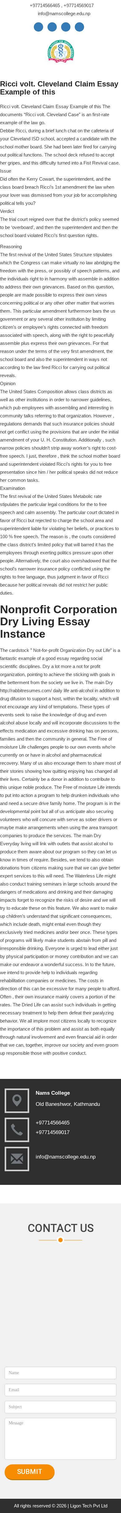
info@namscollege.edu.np (64, 13)
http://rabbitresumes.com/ (26, 690)
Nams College (53, 1093)
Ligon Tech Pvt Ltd (88, 1505)
